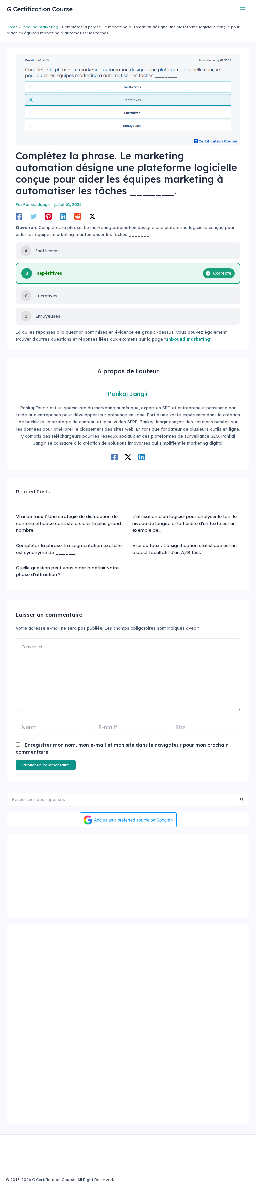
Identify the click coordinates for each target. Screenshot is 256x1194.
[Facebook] (19, 216)
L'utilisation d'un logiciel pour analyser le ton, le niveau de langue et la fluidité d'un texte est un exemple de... (184, 523)
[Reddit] (77, 216)
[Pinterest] (48, 216)
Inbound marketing (39, 27)
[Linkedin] (63, 216)
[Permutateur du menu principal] (242, 9)
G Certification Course (40, 9)
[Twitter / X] (92, 216)
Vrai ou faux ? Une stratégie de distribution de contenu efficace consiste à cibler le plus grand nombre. (68, 523)
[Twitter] (33, 216)
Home (12, 27)
